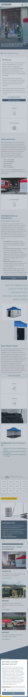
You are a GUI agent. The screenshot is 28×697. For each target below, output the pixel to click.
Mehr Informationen (6, 687)
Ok (13, 693)
